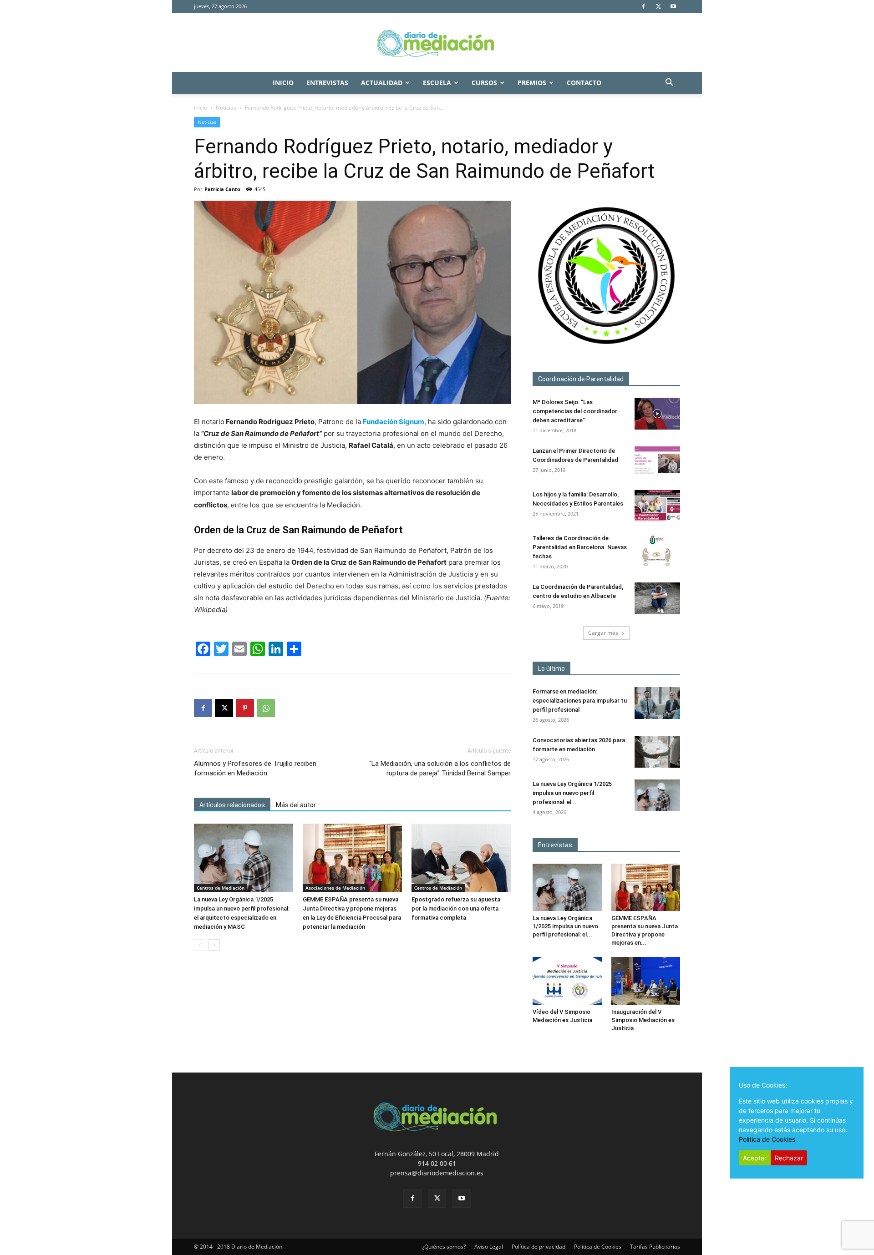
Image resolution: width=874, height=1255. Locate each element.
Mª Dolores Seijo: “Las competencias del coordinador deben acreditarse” (575, 411)
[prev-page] (199, 945)
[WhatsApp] (266, 708)
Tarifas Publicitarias (655, 1246)
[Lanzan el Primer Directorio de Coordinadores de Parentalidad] (657, 462)
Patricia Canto (222, 189)
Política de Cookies (597, 1246)
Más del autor (296, 805)
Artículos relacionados (232, 805)
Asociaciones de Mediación (335, 888)
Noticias (226, 107)
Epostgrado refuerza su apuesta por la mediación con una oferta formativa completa (456, 908)
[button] (669, 83)
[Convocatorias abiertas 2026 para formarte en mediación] (657, 752)
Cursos (484, 82)
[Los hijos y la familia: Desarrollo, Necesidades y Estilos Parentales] (657, 506)
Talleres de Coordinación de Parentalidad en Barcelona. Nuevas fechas (580, 547)
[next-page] (214, 945)
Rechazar (789, 1158)
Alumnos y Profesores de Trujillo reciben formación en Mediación (255, 768)
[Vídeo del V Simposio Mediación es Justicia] (567, 980)
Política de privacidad (538, 1246)
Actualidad (381, 82)
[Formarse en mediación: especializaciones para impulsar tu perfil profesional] (657, 703)
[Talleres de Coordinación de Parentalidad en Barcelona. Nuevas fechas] (657, 550)
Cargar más (603, 633)
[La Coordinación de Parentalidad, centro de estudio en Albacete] (657, 598)
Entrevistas (327, 82)
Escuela (437, 82)
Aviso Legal (488, 1246)
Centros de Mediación (220, 888)
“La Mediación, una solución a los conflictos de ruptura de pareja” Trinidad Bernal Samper (440, 768)
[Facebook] (643, 6)
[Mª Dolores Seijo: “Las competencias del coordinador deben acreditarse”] (657, 414)
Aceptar (755, 1158)
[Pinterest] (245, 708)
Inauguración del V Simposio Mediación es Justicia (643, 1020)
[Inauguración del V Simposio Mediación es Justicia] (646, 980)
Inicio (283, 82)
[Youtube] (673, 6)
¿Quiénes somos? (444, 1246)
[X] (658, 6)
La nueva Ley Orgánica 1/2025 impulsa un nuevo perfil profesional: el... (572, 792)
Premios (532, 82)
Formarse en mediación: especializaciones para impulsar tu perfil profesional (580, 700)
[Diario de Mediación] (437, 42)
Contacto (584, 82)
